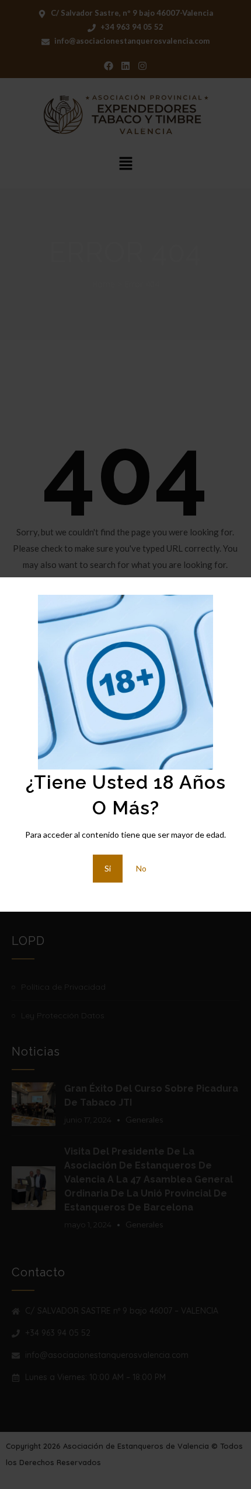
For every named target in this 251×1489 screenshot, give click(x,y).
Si (107, 868)
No (141, 868)
